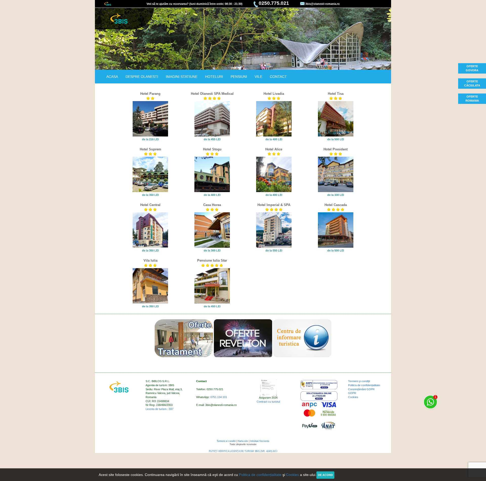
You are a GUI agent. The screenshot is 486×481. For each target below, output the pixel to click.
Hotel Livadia (274, 94)
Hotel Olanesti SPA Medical (212, 94)
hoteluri (214, 77)
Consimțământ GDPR (361, 389)
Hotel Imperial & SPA (273, 205)
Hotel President (335, 149)
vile (258, 77)
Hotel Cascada (336, 205)
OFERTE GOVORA (472, 68)
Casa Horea (212, 205)
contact (278, 77)
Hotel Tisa (335, 94)
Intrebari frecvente (259, 441)
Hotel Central (150, 205)
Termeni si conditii (226, 441)
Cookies (353, 397)
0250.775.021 (274, 3)
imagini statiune (181, 77)
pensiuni (239, 77)
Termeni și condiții (359, 381)
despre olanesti (142, 77)
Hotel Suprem (150, 149)
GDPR (352, 393)
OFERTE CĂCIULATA (472, 83)
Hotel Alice (273, 149)
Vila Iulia (150, 260)
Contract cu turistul (268, 401)
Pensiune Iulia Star (212, 260)
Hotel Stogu (212, 149)
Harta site (243, 441)
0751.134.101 (218, 397)
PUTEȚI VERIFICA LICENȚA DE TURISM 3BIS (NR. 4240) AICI (243, 451)
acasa (112, 77)
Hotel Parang (150, 94)
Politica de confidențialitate (364, 385)
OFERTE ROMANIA (472, 98)
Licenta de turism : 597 (159, 408)
